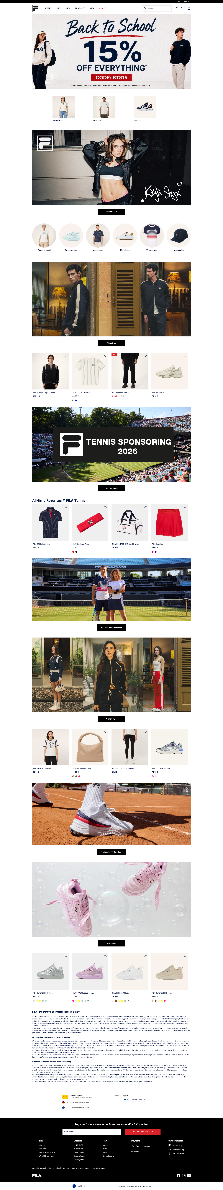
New (92, 8)
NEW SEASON (111, 212)
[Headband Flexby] (90, 522)
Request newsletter (143, 1132)
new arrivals (146, 1074)
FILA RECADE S (158, 393)
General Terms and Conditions (43, 1168)
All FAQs (42, 1145)
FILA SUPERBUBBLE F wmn (43, 993)
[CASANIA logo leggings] (130, 747)
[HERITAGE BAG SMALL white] (130, 522)
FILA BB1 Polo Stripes (41, 544)
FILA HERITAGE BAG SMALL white (125, 544)
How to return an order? (47, 1152)
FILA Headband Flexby (81, 544)
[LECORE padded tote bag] (76, 776)
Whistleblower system (47, 1156)
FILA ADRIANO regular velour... (45, 393)
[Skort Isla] (169, 522)
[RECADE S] (169, 371)
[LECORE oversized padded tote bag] (90, 747)
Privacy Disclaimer (76, 1168)
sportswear (51, 1023)
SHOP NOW (111, 943)
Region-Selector (108, 1156)
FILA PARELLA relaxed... (121, 393)
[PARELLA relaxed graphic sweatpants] (130, 371)
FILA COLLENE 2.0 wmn (161, 768)
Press (105, 1149)
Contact (105, 1145)
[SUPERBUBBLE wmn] (36, 1000)
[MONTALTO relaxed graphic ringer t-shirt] (50, 747)
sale (166, 1077)
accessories (137, 1070)
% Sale (102, 8)
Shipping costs (79, 1149)
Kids (68, 8)
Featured (80, 8)
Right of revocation (62, 1168)
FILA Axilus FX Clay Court (111, 852)
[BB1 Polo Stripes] (50, 522)
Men (59, 8)
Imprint (87, 1168)
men (119, 1068)
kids (125, 1068)
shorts (152, 1068)
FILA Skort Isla (157, 544)
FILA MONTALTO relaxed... (43, 768)
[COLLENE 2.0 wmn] (169, 747)
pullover (141, 1068)
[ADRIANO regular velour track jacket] (50, 371)
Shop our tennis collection (111, 627)
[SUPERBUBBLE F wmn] (50, 971)
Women (48, 8)
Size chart (42, 1149)
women (114, 1068)
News (105, 1152)
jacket (146, 1068)
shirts (41, 1074)
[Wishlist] (183, 8)
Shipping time (79, 1160)
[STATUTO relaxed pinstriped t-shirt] (90, 371)
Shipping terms (79, 1156)
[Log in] (177, 8)
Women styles (111, 719)
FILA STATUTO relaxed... (81, 393)
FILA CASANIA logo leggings (123, 768)
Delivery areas (79, 1152)
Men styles (111, 343)
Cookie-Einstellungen (98, 1168)
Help (179, 1)
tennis (46, 1041)
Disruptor (115, 1074)
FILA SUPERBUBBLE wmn (122, 993)
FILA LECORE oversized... (82, 768)
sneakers (41, 1052)
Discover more (111, 488)
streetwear (52, 1052)
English (185, 1)
